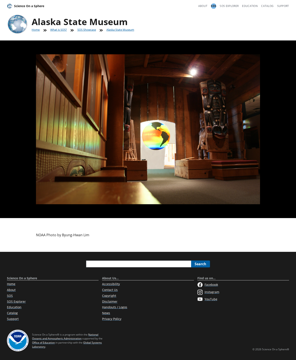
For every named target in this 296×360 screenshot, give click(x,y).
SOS (213, 6)
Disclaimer (109, 301)
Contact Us (110, 290)
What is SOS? (58, 30)
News (106, 313)
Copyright (109, 296)
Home (36, 30)
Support (283, 6)
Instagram (212, 292)
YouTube (211, 299)
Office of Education (43, 342)
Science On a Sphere (29, 6)
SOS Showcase (86, 30)
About (203, 6)
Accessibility (111, 284)
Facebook (211, 285)
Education (250, 6)
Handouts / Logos (114, 307)
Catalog (267, 6)
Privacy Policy (111, 319)
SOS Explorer (229, 6)
